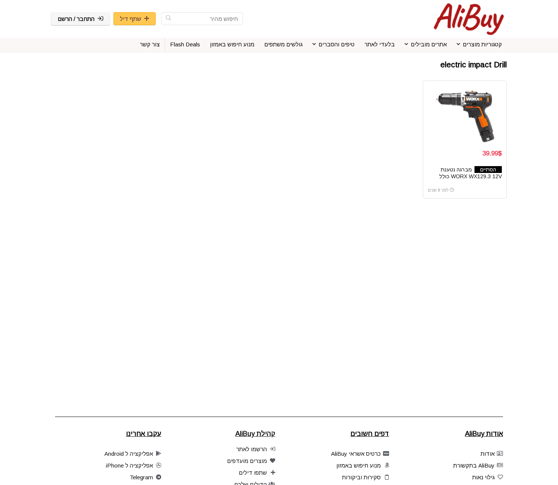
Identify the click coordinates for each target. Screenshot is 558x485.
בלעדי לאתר (379, 44)
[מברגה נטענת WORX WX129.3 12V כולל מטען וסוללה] (464, 114)
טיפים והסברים (336, 44)
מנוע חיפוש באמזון (232, 44)
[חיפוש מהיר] (168, 18)
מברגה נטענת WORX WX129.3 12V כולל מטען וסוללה (470, 176)
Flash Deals (185, 44)
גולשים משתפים (283, 44)
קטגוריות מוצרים (482, 44)
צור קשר (150, 44)
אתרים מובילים (429, 44)
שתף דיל (130, 19)
